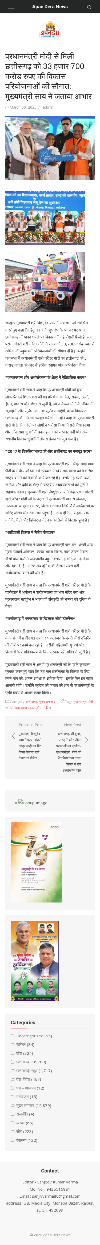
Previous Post (31, 741)
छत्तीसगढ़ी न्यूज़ (27, 1070)
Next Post (68, 747)
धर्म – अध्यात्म (26, 1088)
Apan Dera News (50, 6)
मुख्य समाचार (47, 701)
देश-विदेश (23, 1079)
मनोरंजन (22, 1096)
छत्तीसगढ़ (32, 701)
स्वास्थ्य (21, 1140)
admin (48, 107)
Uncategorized (29, 1035)
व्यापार (20, 1122)
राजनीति (22, 1114)
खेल (19, 1053)
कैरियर (21, 1044)
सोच (19, 1131)
